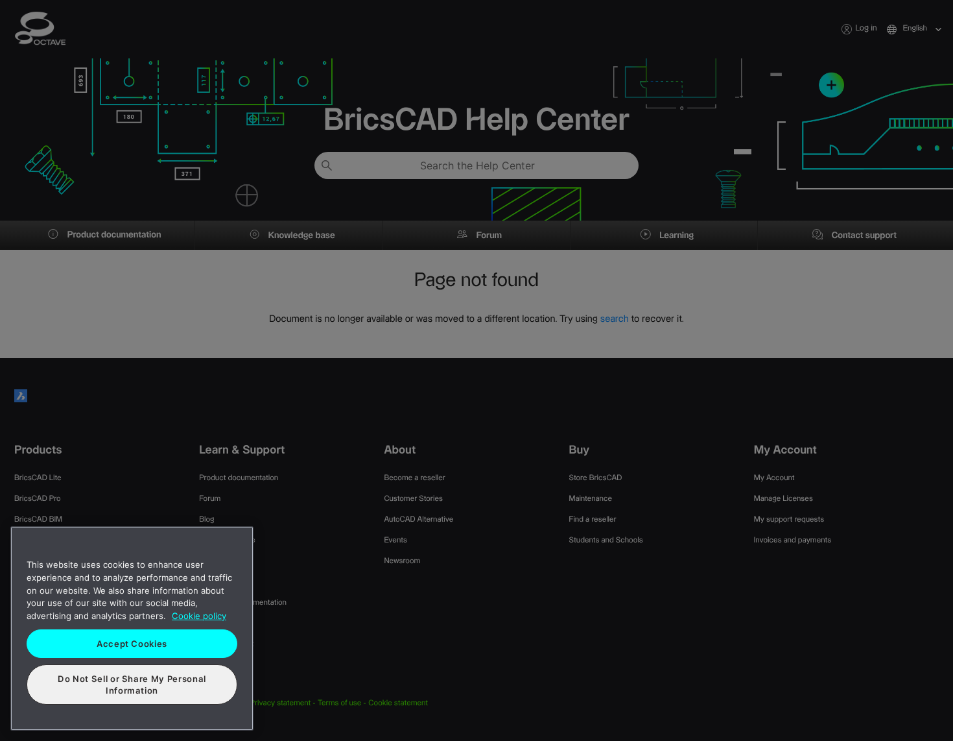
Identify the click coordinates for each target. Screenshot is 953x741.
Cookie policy (199, 616)
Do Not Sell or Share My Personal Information (132, 685)
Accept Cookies (132, 643)
